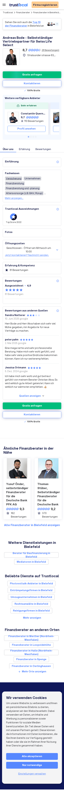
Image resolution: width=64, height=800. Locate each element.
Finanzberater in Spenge (31, 659)
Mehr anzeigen (32, 617)
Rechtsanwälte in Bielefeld (31, 604)
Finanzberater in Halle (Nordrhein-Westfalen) (31, 652)
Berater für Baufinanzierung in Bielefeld (31, 555)
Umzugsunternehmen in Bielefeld (31, 597)
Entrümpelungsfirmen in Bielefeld (31, 590)
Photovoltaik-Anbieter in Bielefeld (31, 583)
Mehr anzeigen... (14, 198)
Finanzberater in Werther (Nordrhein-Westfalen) (31, 638)
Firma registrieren (45, 5)
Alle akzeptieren (32, 756)
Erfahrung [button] (24, 149)
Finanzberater (23, 12)
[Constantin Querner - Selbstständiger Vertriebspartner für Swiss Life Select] (13, 117)
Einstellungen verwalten (32, 773)
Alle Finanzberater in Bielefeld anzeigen (32, 525)
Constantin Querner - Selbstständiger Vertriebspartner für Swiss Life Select (33, 113)
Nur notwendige (32, 765)
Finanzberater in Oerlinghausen (31, 666)
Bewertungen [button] (43, 149)
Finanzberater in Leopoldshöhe (31, 645)
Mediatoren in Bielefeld (31, 562)
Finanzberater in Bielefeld (46, 12)
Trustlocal (8, 12)
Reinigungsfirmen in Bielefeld (31, 610)
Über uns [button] (8, 149)
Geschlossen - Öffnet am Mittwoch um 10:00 (28, 249)
